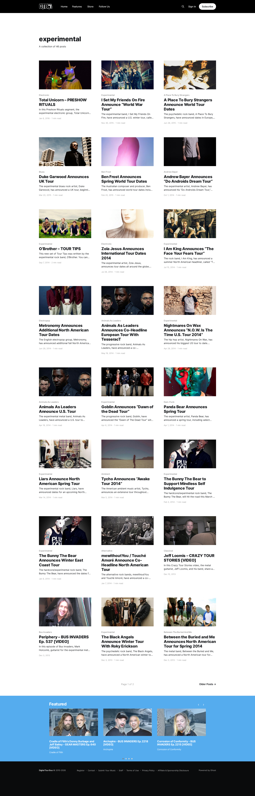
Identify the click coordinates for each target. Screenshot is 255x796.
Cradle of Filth (56, 752)
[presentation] (198, 704)
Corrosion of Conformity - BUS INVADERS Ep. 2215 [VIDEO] (176, 743)
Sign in (192, 6)
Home (64, 6)
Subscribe (207, 6)
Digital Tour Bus (46, 770)
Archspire (108, 749)
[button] (123, 758)
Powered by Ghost (207, 770)
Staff (121, 770)
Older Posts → (207, 684)
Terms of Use (132, 770)
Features (77, 6)
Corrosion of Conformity (169, 749)
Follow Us (104, 6)
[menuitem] (64, 7)
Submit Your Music (107, 770)
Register (81, 770)
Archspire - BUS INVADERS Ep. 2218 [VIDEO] (125, 743)
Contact (91, 770)
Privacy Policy (148, 770)
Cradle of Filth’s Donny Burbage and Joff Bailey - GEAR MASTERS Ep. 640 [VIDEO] (72, 744)
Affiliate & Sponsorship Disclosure (173, 770)
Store (90, 6)
